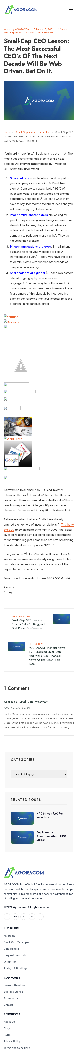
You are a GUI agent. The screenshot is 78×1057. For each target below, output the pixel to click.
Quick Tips (10, 961)
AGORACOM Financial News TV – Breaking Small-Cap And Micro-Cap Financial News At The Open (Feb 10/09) (47, 654)
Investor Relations (14, 985)
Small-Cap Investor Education (19, 32)
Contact (8, 1004)
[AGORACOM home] (21, 9)
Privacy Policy (12, 1041)
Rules (7, 1034)
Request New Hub (15, 955)
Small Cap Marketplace (18, 942)
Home (7, 132)
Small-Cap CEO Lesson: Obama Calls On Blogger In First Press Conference (29, 622)
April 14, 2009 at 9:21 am (17, 707)
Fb (15, 916)
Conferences (11, 948)
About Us (9, 1021)
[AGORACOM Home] (24, 872)
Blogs (7, 1028)
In (32, 916)
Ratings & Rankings (15, 968)
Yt (40, 916)
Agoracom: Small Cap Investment (26, 702)
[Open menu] (71, 8)
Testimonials (11, 998)
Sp (23, 916)
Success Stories (13, 991)
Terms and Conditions (17, 1047)
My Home (9, 935)
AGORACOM (22, 29)
